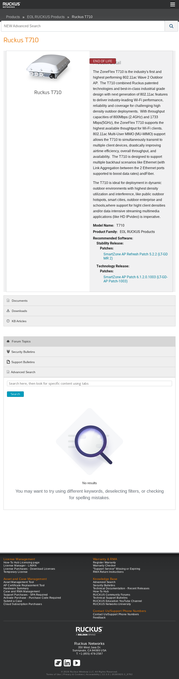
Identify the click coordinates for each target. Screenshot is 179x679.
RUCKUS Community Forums (111, 594)
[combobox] (83, 26)
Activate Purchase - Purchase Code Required (32, 597)
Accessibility (93, 674)
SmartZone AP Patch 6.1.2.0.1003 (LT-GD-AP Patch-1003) (135, 279)
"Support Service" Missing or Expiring (116, 568)
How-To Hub (101, 591)
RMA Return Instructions (108, 571)
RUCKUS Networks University (112, 604)
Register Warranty (104, 562)
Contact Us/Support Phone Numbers (116, 614)
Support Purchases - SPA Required (25, 594)
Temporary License (15, 571)
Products (13, 17)
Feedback (99, 617)
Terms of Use (53, 674)
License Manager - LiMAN (19, 565)
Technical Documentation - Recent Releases (121, 588)
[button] (171, 26)
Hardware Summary (16, 588)
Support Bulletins (23, 362)
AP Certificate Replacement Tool (24, 585)
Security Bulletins (23, 352)
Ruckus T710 (82, 17)
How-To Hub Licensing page (21, 562)
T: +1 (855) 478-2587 (89, 653)
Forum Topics (21, 341)
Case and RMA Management (21, 591)
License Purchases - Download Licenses (29, 568)
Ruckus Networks (89, 643)
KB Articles (18, 321)
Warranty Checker (104, 565)
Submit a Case (12, 601)
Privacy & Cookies (73, 674)
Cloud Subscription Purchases (22, 604)
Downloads (19, 311)
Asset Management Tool (18, 582)
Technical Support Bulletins (110, 597)
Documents (19, 300)
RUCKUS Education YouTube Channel (117, 601)
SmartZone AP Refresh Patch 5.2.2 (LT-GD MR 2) (135, 256)
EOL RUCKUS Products (46, 17)
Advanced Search (23, 372)
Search (15, 394)
